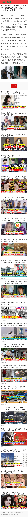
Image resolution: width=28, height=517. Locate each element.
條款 (12, 514)
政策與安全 (7, 514)
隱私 (14, 514)
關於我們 (3, 514)
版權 (17, 514)
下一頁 (14, 86)
